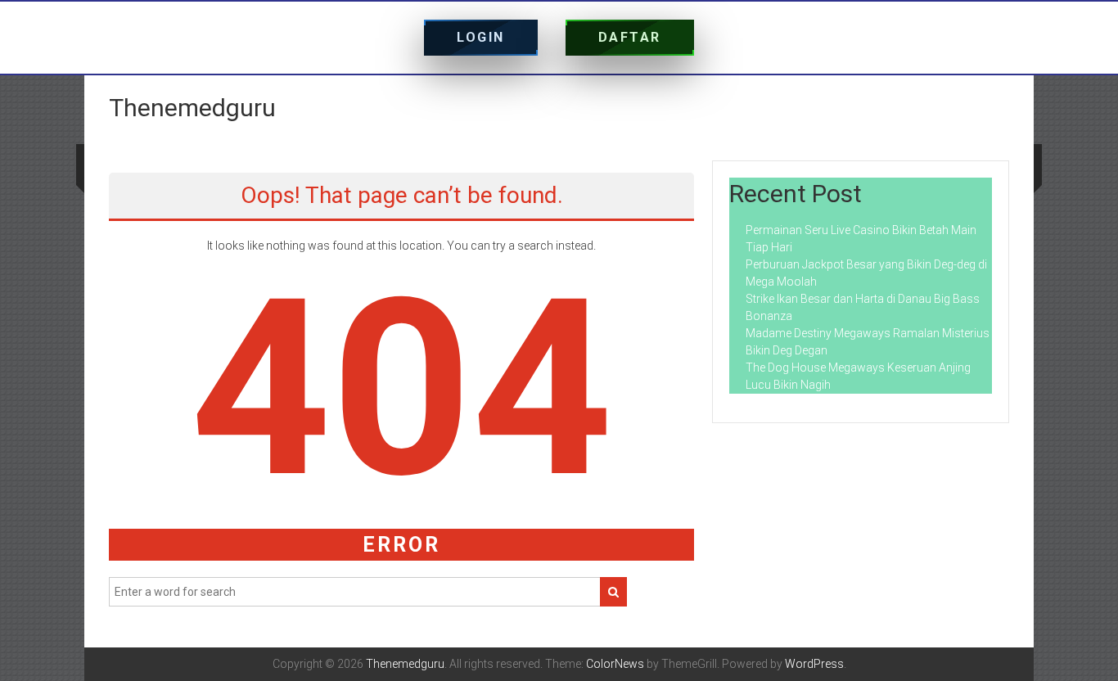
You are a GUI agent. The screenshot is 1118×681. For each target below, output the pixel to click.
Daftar (629, 37)
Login (481, 37)
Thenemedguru (192, 107)
